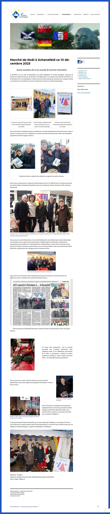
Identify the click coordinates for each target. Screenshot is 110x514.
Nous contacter (95, 14)
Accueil (32, 14)
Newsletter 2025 (83, 70)
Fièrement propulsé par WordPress (29, 506)
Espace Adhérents (83, 77)
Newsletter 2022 (83, 75)
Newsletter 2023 (83, 74)
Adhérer (85, 14)
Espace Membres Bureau (85, 78)
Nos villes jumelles (53, 14)
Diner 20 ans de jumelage (83, 92)
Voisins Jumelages (14, 506)
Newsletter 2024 (83, 72)
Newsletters (77, 14)
